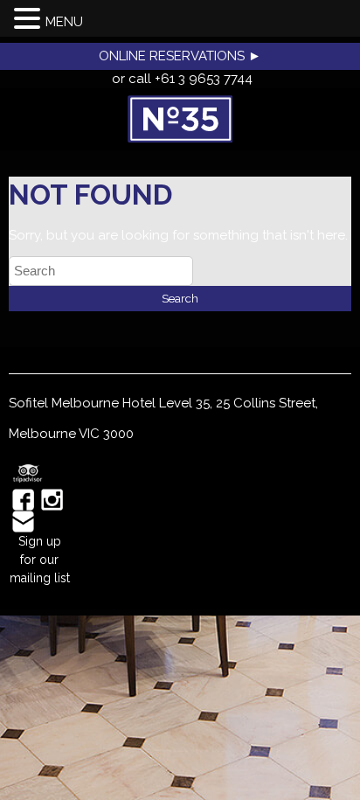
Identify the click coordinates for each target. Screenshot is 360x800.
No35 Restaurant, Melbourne (180, 119)
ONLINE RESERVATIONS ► (180, 56)
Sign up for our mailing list (40, 559)
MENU (64, 22)
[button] (29, 19)
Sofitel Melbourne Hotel (82, 403)
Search (180, 298)
